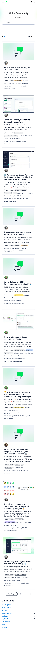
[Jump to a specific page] (33, 594)
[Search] (31, 2)
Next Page (11, 594)
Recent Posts (6, 607)
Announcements (8, 306)
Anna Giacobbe (17, 303)
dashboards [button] (8, 193)
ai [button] (22, 464)
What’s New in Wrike (9, 88)
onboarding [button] (29, 350)
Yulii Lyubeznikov (15, 470)
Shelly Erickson (17, 415)
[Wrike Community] (8, 2)
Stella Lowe (16, 86)
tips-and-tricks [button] (19, 519)
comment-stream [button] (19, 350)
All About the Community (11, 530)
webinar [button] (17, 245)
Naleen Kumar (17, 141)
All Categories (6, 605)
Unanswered (18, 621)
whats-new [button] (18, 80)
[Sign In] (34, 2)
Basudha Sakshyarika (16, 300)
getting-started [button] (9, 353)
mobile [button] (15, 193)
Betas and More (8, 473)
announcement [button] (19, 295)
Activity (4, 610)
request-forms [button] (18, 133)
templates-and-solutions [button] (11, 135)
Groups (4, 624)
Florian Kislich (17, 583)
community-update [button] (10, 522)
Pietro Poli (16, 527)
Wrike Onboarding (17, 361)
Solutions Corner (8, 144)
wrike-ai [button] (17, 464)
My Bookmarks (18, 613)
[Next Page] (30, 594)
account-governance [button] (20, 190)
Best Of (4, 627)
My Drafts (18, 619)
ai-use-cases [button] (8, 467)
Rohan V (26, 83)
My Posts (18, 616)
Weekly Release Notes (10, 201)
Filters (29, 36)
